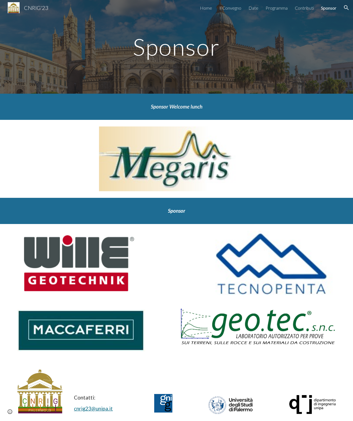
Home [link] (206, 7)
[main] (176, 47)
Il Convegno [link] (230, 7)
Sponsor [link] (328, 7)
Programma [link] (277, 7)
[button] (346, 7)
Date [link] (253, 7)
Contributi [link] (304, 7)
